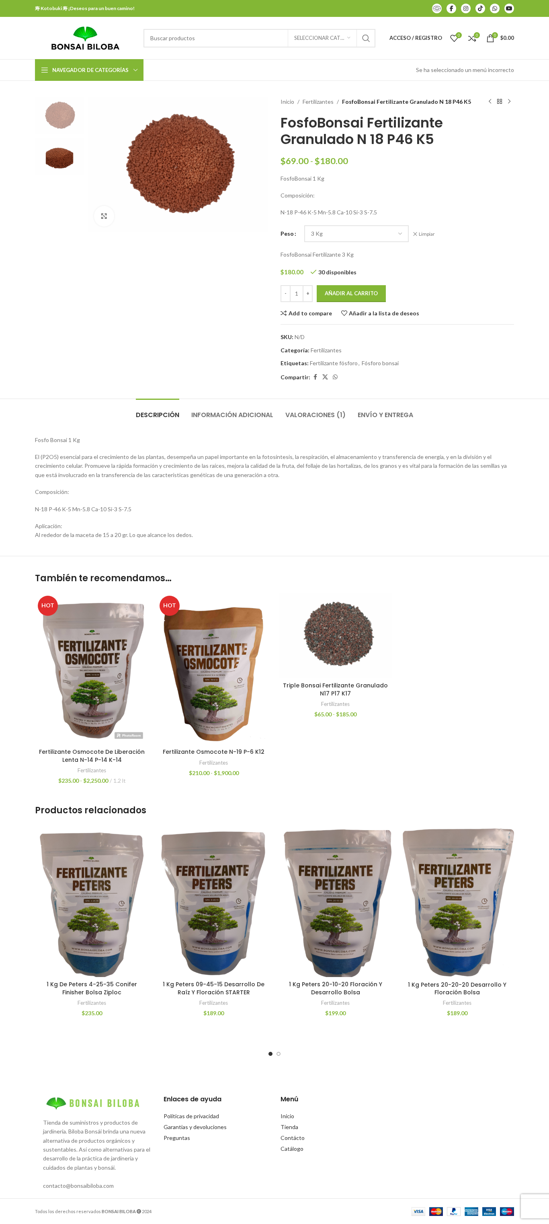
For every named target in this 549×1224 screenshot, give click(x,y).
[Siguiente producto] (509, 102)
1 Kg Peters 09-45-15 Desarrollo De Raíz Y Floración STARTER (213, 988)
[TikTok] (480, 8)
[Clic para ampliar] (104, 216)
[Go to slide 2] (279, 1054)
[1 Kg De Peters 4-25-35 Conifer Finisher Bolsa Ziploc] (92, 901)
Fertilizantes (318, 101)
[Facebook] (451, 8)
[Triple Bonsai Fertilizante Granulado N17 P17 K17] (335, 636)
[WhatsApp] (495, 8)
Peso (287, 233)
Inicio (287, 101)
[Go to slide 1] (270, 1054)
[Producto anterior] (490, 102)
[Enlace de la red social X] (325, 377)
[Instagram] (466, 8)
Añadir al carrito (351, 293)
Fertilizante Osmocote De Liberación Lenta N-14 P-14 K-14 (92, 756)
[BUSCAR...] (366, 38)
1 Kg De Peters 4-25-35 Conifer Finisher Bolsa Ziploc (92, 988)
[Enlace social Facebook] (315, 377)
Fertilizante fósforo (334, 363)
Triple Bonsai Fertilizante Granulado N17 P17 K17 (335, 689)
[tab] (157, 411)
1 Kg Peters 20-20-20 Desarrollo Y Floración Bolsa (457, 989)
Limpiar (427, 234)
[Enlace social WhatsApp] (335, 377)
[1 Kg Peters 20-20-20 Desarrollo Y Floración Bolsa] (457, 901)
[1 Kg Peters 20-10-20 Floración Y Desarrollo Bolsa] (335, 901)
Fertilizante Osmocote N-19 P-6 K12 (213, 752)
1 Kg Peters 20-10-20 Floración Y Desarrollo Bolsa (335, 988)
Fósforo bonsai (380, 363)
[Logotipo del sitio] (85, 37)
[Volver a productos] (499, 102)
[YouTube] (509, 8)
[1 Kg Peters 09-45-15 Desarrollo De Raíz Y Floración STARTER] (213, 901)
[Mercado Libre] (437, 8)
